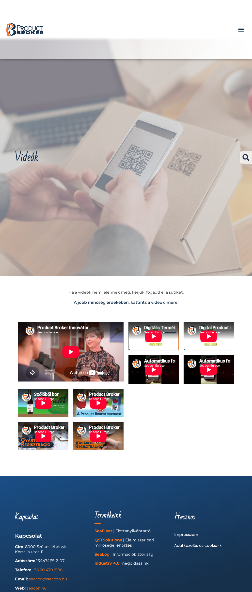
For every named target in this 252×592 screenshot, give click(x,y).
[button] (241, 29)
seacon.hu (37, 588)
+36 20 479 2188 (47, 570)
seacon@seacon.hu (48, 579)
